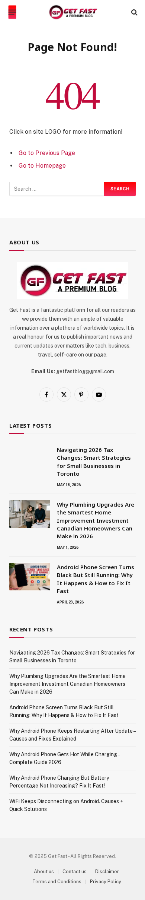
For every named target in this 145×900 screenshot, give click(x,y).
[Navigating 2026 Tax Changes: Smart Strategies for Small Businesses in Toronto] (29, 459)
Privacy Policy (105, 881)
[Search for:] (57, 189)
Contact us (74, 871)
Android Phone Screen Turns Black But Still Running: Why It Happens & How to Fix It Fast (95, 579)
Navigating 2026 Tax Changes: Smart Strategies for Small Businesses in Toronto (94, 461)
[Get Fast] (73, 12)
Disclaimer (107, 871)
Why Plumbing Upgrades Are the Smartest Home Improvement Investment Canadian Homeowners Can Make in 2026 (95, 520)
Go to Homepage (42, 165)
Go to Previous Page (47, 152)
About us (44, 871)
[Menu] (12, 12)
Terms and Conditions (56, 881)
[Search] (134, 12)
